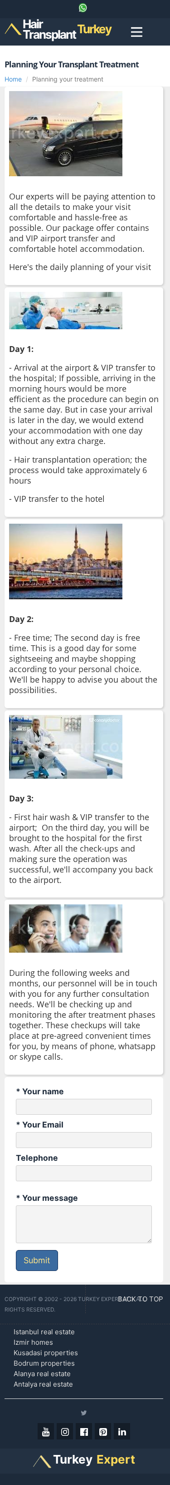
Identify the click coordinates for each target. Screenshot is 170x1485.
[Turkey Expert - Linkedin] (122, 1431)
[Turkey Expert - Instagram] (65, 1431)
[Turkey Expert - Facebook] (84, 1431)
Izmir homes (33, 1342)
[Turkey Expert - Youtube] (46, 1431)
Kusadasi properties (46, 1352)
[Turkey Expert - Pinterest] (103, 1431)
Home (13, 79)
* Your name (40, 1091)
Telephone (37, 1158)
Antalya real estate (43, 1384)
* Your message (47, 1198)
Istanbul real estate (44, 1331)
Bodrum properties (44, 1363)
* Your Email (39, 1124)
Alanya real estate (42, 1373)
